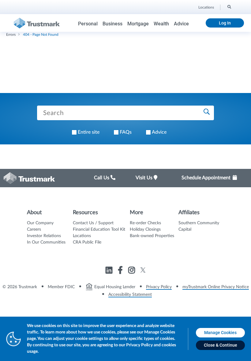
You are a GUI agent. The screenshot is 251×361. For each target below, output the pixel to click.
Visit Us (145, 177)
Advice (181, 24)
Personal (88, 24)
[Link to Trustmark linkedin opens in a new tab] (110, 271)
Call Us (102, 177)
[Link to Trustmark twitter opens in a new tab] (143, 270)
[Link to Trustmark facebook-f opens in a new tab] (121, 271)
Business (112, 24)
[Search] (228, 6)
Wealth (161, 24)
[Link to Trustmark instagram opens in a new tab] (132, 271)
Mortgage (138, 24)
